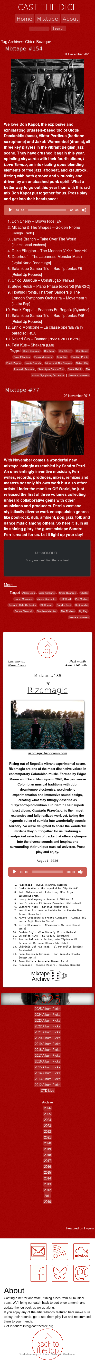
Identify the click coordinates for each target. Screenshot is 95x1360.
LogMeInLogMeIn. (15, 1284)
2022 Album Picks (47, 1026)
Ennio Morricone (43, 357)
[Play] (10, 210)
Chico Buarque (31, 351)
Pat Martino (81, 599)
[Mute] (84, 210)
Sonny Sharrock (24, 611)
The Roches (68, 611)
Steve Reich (75, 369)
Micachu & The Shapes (58, 363)
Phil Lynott (46, 605)
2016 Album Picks (47, 1061)
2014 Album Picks (47, 1073)
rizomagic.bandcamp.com (47, 753)
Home (24, 18)
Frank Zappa (13, 363)
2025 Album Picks (47, 1009)
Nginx (54, 1354)
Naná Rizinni (17, 665)
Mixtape (47, 18)
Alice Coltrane (47, 593)
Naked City (82, 363)
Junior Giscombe (46, 599)
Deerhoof (49, 351)
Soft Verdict (81, 605)
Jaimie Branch (33, 363)
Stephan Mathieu (47, 611)
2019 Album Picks (47, 1044)
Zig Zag (83, 611)
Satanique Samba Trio (51, 369)
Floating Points (79, 357)
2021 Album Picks (47, 1032)
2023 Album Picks (47, 1020)
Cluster (84, 593)
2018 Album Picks (47, 1050)
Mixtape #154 (24, 48)
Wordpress (69, 1354)
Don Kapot (82, 351)
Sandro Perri (64, 605)
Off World (65, 599)
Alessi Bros (28, 593)
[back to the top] (47, 647)
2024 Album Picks (47, 1014)
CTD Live (47, 1090)
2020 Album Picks (47, 1038)
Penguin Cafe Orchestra (22, 605)
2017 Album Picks (47, 1055)
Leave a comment (79, 375)
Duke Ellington (22, 357)
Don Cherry (65, 351)
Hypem (89, 1228)
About (70, 18)
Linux (46, 1354)
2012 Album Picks (47, 1085)
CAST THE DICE (47, 6)
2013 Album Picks (47, 1079)
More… (10, 584)
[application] (47, 210)
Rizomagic (48, 689)
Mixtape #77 (22, 389)
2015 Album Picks (47, 1067)
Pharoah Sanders (24, 369)
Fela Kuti (62, 357)
